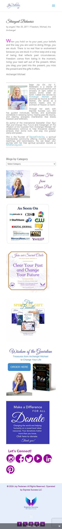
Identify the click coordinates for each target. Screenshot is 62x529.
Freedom (34, 27)
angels (12, 27)
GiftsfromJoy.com (14, 145)
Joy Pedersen (20, 486)
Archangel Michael (39, 96)
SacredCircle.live (37, 137)
